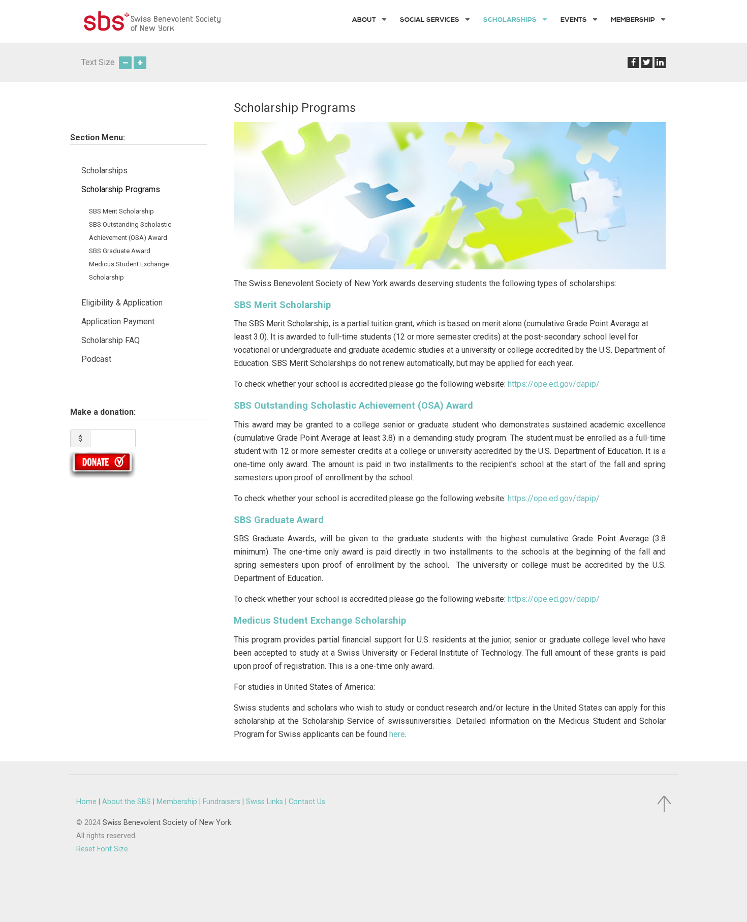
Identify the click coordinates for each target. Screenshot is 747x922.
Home (86, 801)
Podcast (96, 359)
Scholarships (104, 170)
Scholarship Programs (120, 189)
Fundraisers (221, 801)
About (126, 801)
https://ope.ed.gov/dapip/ (554, 384)
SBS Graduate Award (119, 251)
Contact (307, 801)
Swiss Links (264, 801)
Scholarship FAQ (110, 340)
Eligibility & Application (122, 303)
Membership (177, 801)
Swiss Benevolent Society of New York (167, 822)
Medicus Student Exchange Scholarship (320, 620)
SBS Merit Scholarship (121, 211)
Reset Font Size (102, 849)
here (397, 734)
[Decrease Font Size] (125, 62)
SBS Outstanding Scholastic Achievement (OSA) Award (353, 405)
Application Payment (117, 321)
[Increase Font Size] (140, 62)
